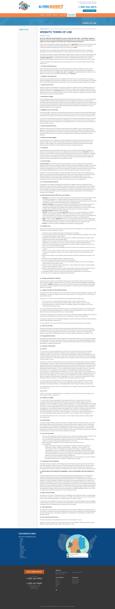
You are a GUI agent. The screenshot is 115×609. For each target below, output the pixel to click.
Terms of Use (23, 29)
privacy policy (79, 223)
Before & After (75, 581)
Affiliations (58, 583)
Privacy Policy (43, 51)
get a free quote (34, 572)
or (89, 10)
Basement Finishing (60, 574)
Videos (57, 579)
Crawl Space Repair (77, 572)
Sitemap (73, 606)
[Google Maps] (56, 590)
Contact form (91, 218)
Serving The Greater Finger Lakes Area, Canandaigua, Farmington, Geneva (86, 2)
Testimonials (75, 583)
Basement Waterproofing (61, 572)
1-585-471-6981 (34, 583)
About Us (58, 581)
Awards (57, 584)
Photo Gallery (75, 579)
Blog (57, 586)
